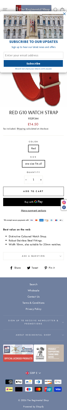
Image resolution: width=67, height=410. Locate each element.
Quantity (33, 172)
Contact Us (33, 296)
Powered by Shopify (33, 406)
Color (33, 141)
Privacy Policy (34, 309)
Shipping (21, 128)
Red (33, 148)
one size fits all (33, 163)
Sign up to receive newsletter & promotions (33, 322)
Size (33, 157)
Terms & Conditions (33, 303)
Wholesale (33, 290)
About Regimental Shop (33, 335)
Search (33, 284)
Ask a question (33, 256)
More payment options (33, 210)
